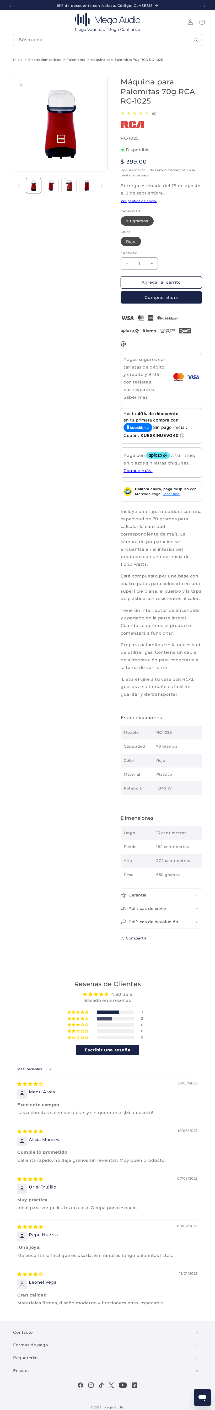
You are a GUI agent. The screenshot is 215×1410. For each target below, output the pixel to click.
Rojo (131, 241)
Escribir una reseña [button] (107, 1049)
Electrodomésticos (44, 60)
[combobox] (107, 40)
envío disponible (171, 170)
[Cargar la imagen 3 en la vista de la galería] (69, 185)
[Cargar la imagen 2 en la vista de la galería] (51, 185)
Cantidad (129, 253)
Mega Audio (114, 1407)
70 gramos (137, 221)
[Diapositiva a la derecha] (102, 185)
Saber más (171, 493)
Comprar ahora (161, 297)
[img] (30, 1084)
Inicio (18, 60)
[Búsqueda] (196, 40)
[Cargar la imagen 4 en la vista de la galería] (86, 185)
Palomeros (75, 60)
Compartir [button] (136, 938)
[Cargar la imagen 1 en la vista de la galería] (33, 185)
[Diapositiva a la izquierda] (19, 185)
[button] (11, 22)
